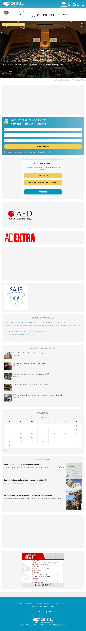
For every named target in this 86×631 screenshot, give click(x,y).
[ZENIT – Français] (24, 4)
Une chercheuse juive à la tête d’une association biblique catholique (26, 338)
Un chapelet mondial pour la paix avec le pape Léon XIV (31, 374)
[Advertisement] (43, 100)
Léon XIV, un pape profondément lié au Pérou (22, 464)
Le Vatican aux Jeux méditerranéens (16, 334)
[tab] (32, 556)
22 (65, 438)
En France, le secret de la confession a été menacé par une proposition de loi (38, 395)
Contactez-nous (49, 607)
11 (21, 434)
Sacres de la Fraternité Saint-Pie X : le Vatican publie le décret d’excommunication (39, 353)
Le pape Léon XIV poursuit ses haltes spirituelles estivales (28, 496)
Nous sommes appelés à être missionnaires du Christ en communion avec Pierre (31, 322)
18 (21, 438)
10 (10, 434)
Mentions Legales (61, 603)
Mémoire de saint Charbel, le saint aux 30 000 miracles (30, 384)
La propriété (38, 603)
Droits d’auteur (36, 607)
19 (32, 438)
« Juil (5, 450)
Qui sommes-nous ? (24, 603)
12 (32, 434)
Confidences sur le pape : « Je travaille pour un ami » (30, 363)
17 (10, 438)
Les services (48, 603)
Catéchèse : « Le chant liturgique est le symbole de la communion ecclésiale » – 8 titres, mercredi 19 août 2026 (40, 326)
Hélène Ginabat (7, 73)
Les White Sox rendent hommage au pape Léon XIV (21, 331)
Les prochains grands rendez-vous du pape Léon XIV (25, 480)
